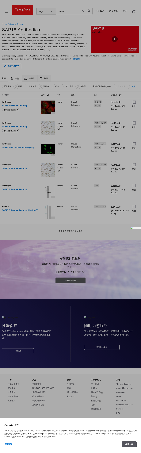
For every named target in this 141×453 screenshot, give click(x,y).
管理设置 (8, 444)
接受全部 (129, 444)
